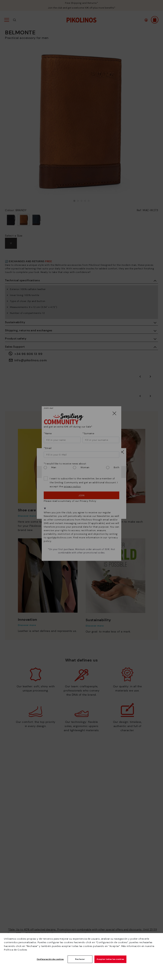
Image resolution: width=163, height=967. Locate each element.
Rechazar (80, 959)
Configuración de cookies (50, 959)
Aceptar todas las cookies (110, 959)
